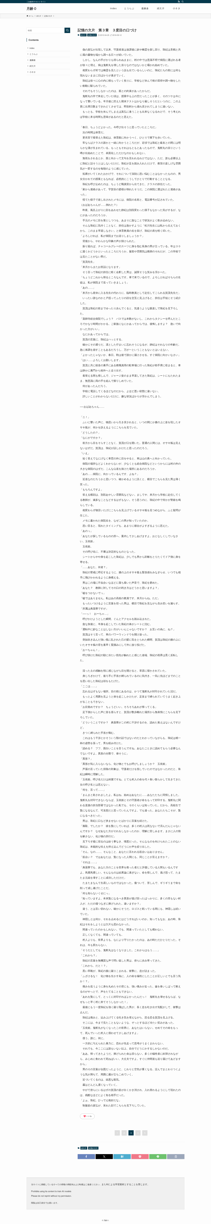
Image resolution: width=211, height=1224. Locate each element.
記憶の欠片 (92, 35)
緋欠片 (83, 35)
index (32, 48)
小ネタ (33, 71)
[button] (86, 1156)
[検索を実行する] (67, 30)
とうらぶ (34, 53)
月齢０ (32, 8)
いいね (87, 1116)
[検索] (182, 1)
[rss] (179, 1)
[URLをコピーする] (175, 1156)
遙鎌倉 (33, 60)
